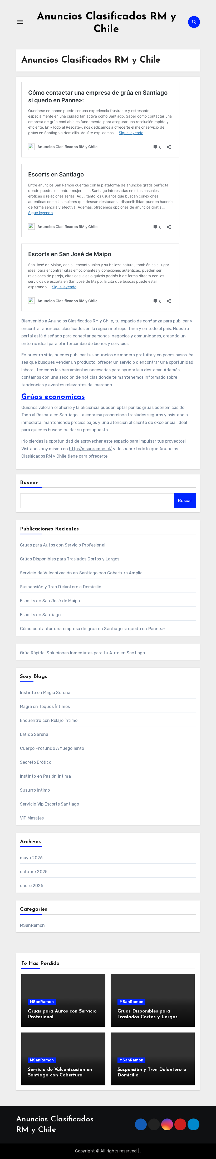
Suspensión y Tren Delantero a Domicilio (60, 586)
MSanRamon (32, 925)
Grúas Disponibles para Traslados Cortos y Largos (70, 558)
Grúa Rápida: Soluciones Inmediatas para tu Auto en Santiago (82, 652)
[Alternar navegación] (20, 22)
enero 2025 (31, 885)
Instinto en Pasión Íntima (45, 776)
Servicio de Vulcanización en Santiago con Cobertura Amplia (81, 572)
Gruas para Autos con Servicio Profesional (62, 545)
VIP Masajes (32, 818)
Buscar (29, 482)
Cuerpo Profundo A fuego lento (52, 748)
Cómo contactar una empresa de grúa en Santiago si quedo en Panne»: (92, 628)
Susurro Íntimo (35, 790)
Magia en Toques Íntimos (45, 706)
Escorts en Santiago (40, 614)
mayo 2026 (31, 857)
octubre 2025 (33, 871)
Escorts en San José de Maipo (50, 600)
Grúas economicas (53, 397)
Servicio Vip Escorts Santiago (49, 804)
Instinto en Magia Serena (45, 692)
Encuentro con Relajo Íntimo (48, 720)
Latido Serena (34, 734)
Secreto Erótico (35, 762)
